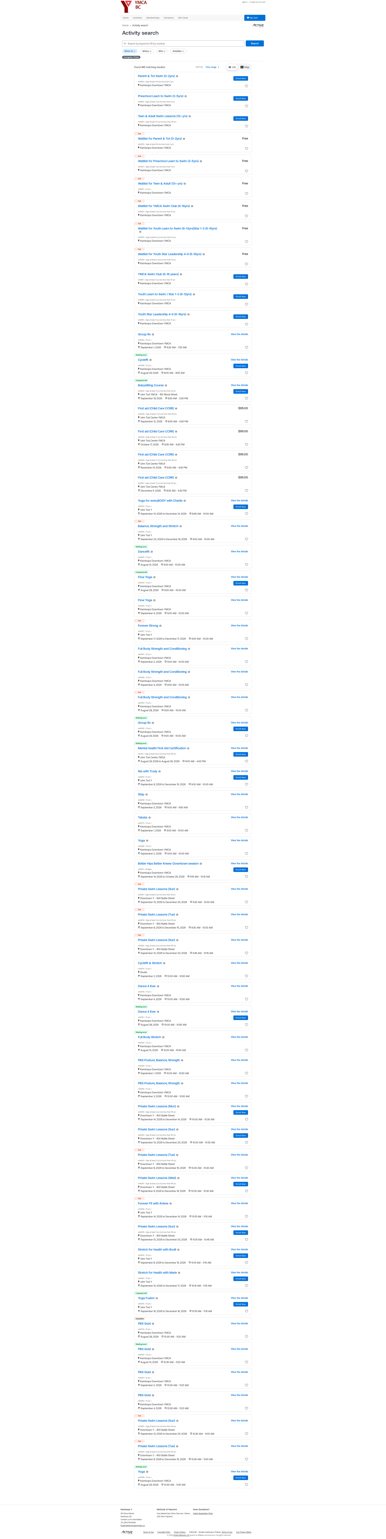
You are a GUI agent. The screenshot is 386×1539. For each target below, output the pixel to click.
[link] (156, 76)
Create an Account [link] (257, 2)
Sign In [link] (245, 2)
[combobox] (213, 67)
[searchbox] (183, 43)
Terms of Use (227, 1532)
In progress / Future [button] (131, 57)
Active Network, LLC (181, 1535)
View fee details (239, 334)
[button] (231, 67)
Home (125, 25)
